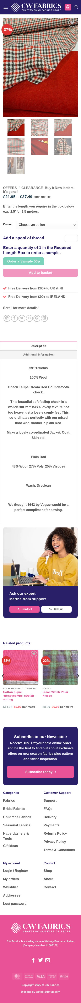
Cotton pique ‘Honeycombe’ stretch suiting (18, 695)
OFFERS (10, 188)
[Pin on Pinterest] (36, 318)
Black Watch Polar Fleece (55, 693)
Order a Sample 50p (23, 261)
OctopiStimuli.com (48, 991)
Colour (7, 224)
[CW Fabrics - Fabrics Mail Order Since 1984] (36, 7)
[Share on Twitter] (21, 318)
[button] (5, 7)
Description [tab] (38, 346)
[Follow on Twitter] (40, 960)
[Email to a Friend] (29, 318)
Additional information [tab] (38, 354)
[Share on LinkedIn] (44, 318)
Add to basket (40, 272)
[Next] (77, 684)
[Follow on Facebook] (33, 960)
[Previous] (3, 684)
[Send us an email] (47, 960)
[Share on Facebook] (14, 318)
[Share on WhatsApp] (7, 318)
